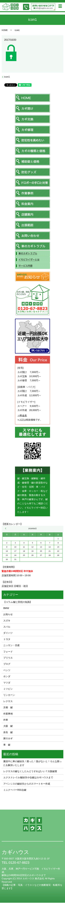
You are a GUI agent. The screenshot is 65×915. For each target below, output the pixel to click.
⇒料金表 (22, 415)
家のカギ (8, 738)
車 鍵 (6, 744)
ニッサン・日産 (11, 645)
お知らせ (8, 614)
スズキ (6, 620)
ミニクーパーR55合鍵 (14, 790)
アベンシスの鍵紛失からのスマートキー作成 (26, 783)
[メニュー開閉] (60, 6)
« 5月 (6, 528)
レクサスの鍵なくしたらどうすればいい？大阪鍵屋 (30, 771)
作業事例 (8, 713)
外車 (5, 719)
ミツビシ (8, 688)
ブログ (6, 664)
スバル (6, 626)
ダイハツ (8, 633)
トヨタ (6, 639)
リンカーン (9, 695)
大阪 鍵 (8, 726)
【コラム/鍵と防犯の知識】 (17, 602)
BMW (6, 608)
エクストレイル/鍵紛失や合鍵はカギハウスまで (28, 777)
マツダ (6, 682)
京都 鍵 (8, 707)
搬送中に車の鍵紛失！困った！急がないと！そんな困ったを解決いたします (32, 763)
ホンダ (6, 676)
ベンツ (6, 670)
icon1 (7, 76)
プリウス (8, 657)
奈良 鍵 (8, 732)
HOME (5, 30)
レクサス (8, 701)
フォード (8, 651)
